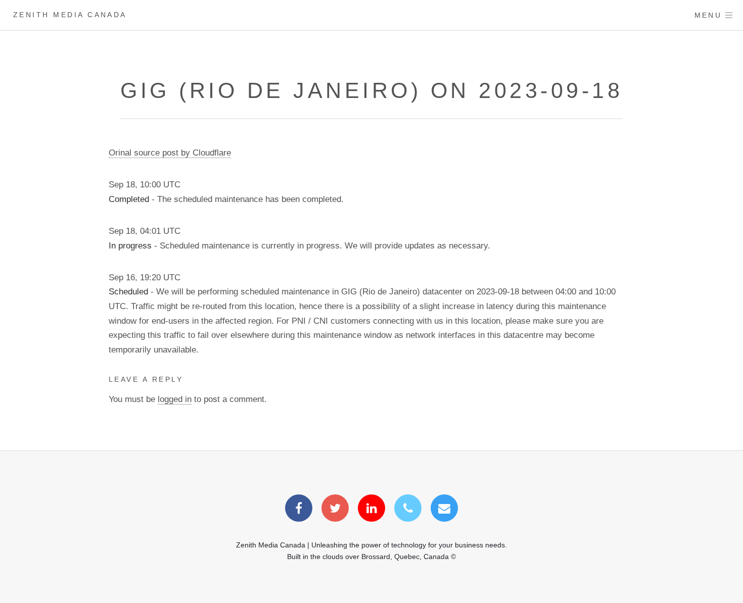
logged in (175, 399)
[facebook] (298, 510)
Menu (708, 15)
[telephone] (408, 510)
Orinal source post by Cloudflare (170, 152)
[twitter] (335, 510)
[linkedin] (371, 510)
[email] (444, 510)
